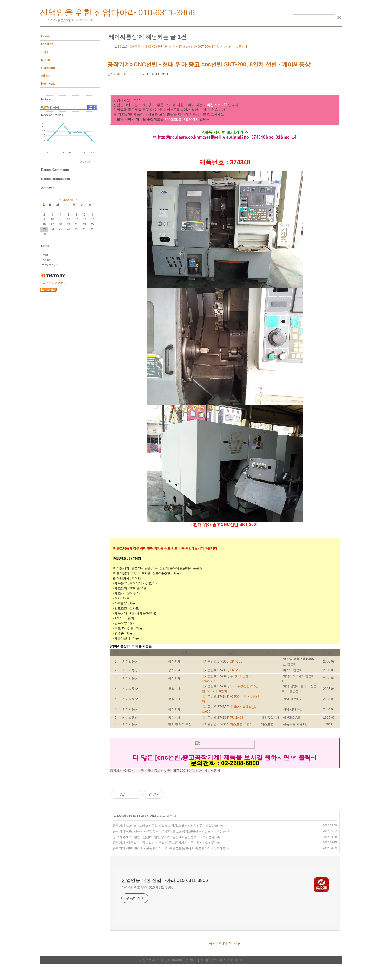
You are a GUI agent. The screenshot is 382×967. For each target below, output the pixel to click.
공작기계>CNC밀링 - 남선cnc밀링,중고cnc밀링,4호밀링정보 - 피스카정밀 (164, 837)
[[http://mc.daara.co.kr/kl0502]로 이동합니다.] (290, 758)
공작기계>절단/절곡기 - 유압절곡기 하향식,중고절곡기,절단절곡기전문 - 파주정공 (169, 831)
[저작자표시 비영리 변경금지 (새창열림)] (171, 794)
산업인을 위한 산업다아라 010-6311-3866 (117, 12)
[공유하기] (129, 794)
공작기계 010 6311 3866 (124, 74)
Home (45, 36)
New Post (48, 83)
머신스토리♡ (148, 960)
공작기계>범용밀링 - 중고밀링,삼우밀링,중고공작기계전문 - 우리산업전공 (164, 843)
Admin (45, 75)
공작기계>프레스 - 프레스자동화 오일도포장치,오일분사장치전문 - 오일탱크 (165, 825)
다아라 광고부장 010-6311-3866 (147, 887)
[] (225, 943)
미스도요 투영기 (241, 724)
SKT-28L (236, 661)
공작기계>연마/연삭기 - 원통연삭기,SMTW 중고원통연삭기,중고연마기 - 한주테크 (169, 848)
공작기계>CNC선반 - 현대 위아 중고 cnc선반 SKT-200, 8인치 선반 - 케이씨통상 (182, 46)
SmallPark (222, 960)
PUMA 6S (236, 717)
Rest (239, 960)
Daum (193, 960)
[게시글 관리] (136, 794)
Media (45, 60)
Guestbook (48, 68)
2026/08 (68, 199)
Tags (44, 52)
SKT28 (235, 670)
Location (47, 44)
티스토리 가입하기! (55, 282)
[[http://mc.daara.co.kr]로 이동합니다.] (225, 746)
